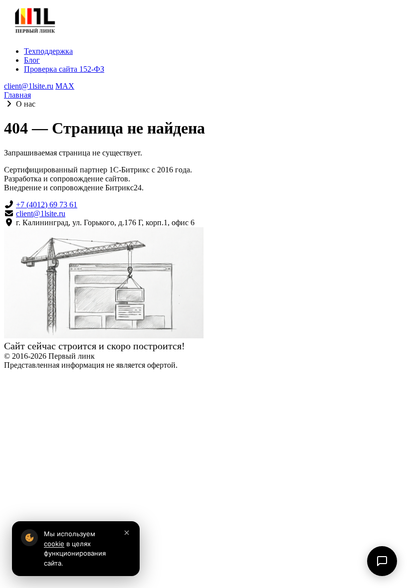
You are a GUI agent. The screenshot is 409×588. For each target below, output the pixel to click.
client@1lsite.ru (28, 86)
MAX (64, 86)
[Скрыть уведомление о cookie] (127, 533)
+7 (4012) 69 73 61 (46, 204)
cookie (54, 544)
